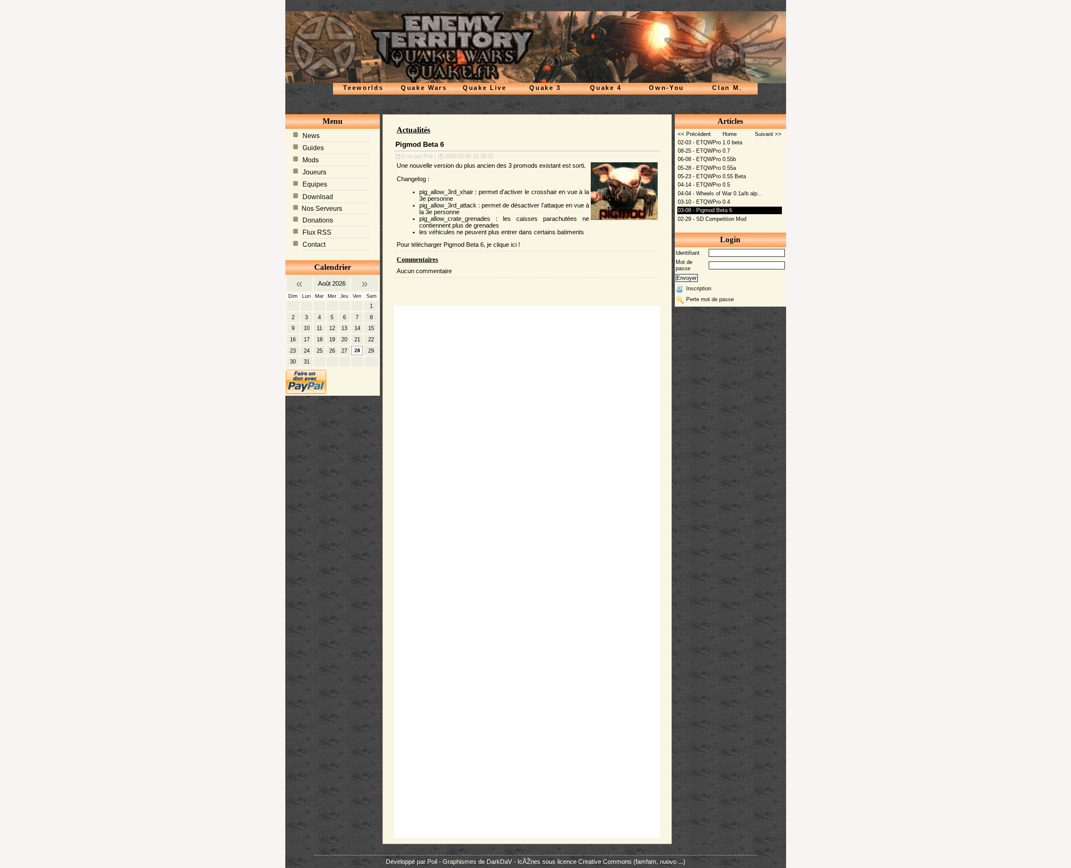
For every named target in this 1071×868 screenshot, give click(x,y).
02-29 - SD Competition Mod (712, 219)
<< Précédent (694, 134)
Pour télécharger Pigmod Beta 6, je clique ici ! (458, 244)
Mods (310, 160)
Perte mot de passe (710, 299)
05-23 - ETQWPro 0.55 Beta (712, 176)
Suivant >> (768, 134)
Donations (317, 220)
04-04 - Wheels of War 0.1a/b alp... (720, 193)
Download (317, 196)
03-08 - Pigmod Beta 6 (705, 210)
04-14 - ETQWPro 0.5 (704, 185)
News (311, 135)
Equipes (314, 184)
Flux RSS (316, 232)
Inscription (698, 288)
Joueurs (314, 172)
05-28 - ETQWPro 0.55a (707, 168)
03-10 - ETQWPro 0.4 (704, 202)
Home (730, 134)
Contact (313, 244)
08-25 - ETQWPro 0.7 (704, 151)
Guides (313, 147)
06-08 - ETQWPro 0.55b (707, 159)
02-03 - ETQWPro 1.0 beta (710, 142)
